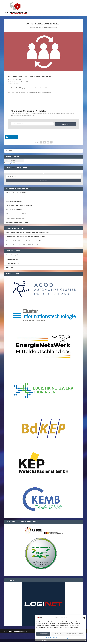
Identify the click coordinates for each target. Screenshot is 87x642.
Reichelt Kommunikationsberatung (18, 631)
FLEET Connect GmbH (12, 259)
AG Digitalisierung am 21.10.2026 (15, 218)
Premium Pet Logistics (12, 255)
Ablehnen (57, 634)
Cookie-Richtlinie (50, 638)
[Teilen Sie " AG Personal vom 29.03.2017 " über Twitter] (44, 142)
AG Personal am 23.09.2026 (14, 209)
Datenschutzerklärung (62, 638)
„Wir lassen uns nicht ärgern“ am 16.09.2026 (19, 205)
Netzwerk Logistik (43, 27)
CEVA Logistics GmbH (12, 263)
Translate (17, 163)
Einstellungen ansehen (75, 634)
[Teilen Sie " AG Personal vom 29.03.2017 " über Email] (48, 142)
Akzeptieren (43, 634)
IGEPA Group (10, 267)
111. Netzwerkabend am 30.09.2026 (16, 214)
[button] (83, 618)
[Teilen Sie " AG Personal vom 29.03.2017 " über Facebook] (41, 142)
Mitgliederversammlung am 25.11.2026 (17, 222)
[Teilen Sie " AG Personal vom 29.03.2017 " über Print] (51, 142)
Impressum (72, 638)
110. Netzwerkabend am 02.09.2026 (16, 193)
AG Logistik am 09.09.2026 (13, 197)
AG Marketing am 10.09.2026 (14, 201)
